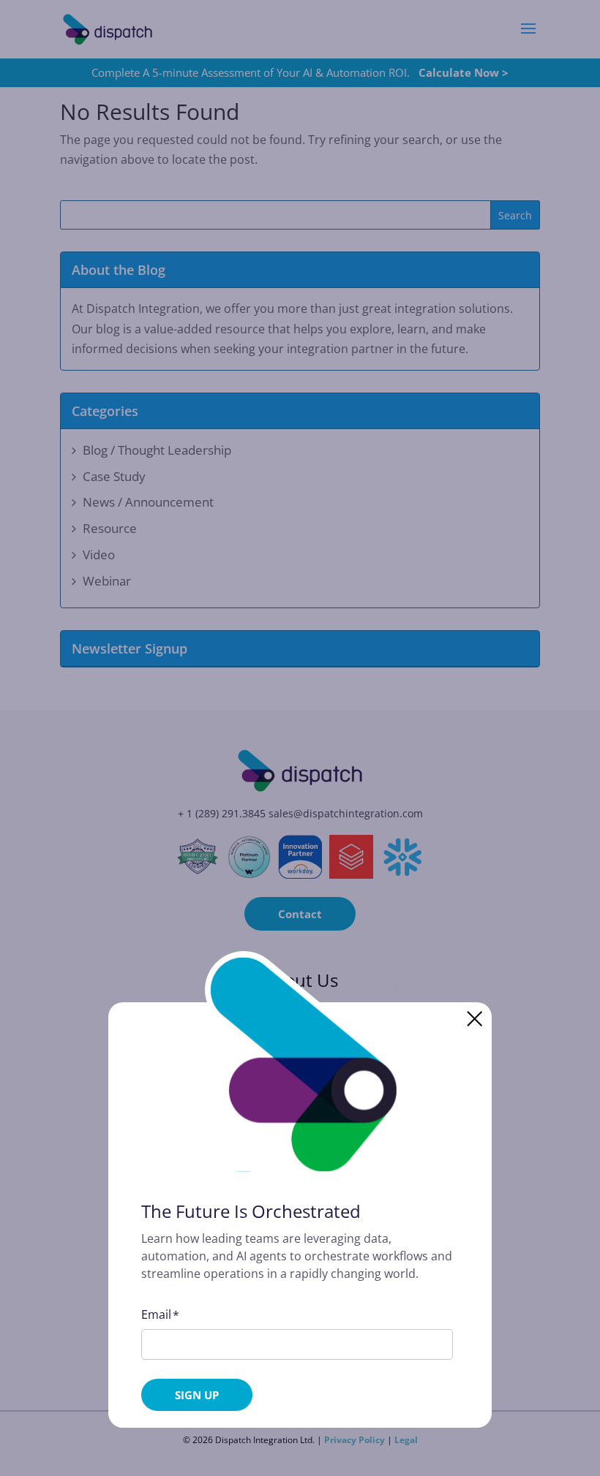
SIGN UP (197, 1395)
